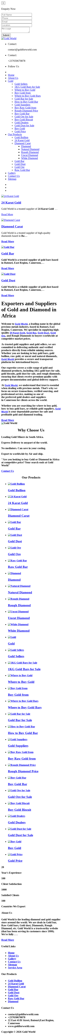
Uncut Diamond (29, 155)
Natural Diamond (30, 149)
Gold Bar (19, 161)
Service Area (15, 967)
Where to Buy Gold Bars (28, 95)
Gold (10, 81)
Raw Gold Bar (22, 170)
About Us (13, 78)
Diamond (26, 146)
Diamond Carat (23, 143)
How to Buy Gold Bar (26, 101)
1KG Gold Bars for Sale (27, 86)
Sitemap (12, 179)
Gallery (12, 173)
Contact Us (14, 176)
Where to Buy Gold (25, 89)
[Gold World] (8, 38)
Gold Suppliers (22, 104)
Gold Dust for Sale (24, 125)
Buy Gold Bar (22, 113)
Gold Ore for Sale (24, 116)
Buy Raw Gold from (25, 107)
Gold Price (20, 131)
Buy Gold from (23, 92)
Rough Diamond (30, 152)
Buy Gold (20, 128)
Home (11, 75)
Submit (6, 35)
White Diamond (29, 158)
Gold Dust (20, 164)
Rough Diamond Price (26, 110)
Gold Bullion (21, 137)
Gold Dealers (21, 122)
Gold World (21, 324)
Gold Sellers (21, 83)
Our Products (15, 134)
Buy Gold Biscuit (24, 119)
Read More (7, 214)
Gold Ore (19, 167)
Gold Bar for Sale (24, 98)
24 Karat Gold (22, 140)
